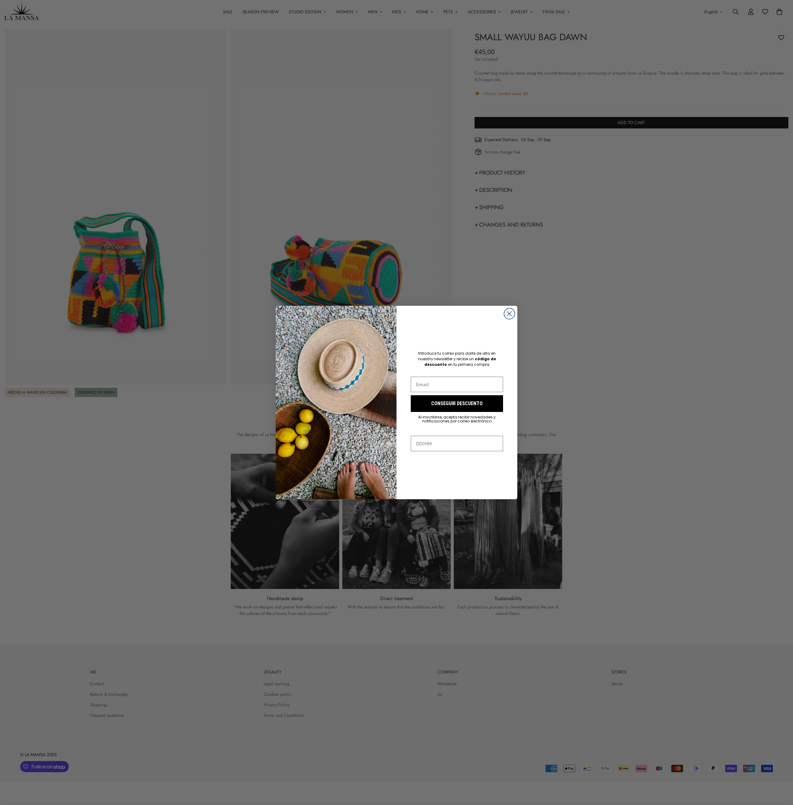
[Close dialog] (509, 313)
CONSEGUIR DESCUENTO (457, 403)
